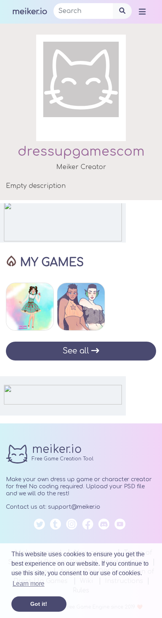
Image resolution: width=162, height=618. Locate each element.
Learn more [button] (28, 583)
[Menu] (142, 11)
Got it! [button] (38, 604)
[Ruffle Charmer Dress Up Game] (29, 306)
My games (52, 262)
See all (76, 350)
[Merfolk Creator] (81, 306)
